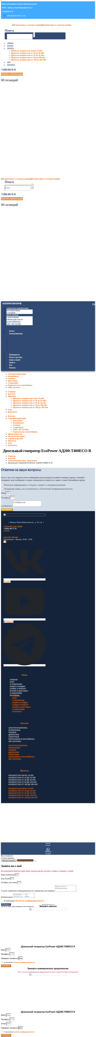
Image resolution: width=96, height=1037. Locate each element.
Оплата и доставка (15, 357)
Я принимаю (24, 901)
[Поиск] (34, 34)
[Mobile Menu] (3, 22)
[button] (9, 30)
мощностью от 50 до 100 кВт (22, 782)
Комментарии (7, 897)
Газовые (11, 313)
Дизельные (12, 315)
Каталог (10, 45)
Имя (3, 493)
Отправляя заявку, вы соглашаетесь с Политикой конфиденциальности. (38, 489)
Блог (9, 62)
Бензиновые (13, 311)
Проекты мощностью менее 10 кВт (26, 51)
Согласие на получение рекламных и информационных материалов (25, 833)
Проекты (10, 48)
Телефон (5, 497)
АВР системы (13, 324)
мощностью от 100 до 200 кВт (23, 784)
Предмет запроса (9, 958)
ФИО (3, 1015)
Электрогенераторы (17, 308)
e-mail (7, 531)
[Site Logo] (41, 25)
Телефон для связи (9, 882)
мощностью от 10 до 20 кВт (22, 778)
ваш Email (5, 879)
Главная (10, 43)
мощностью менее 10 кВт (21, 775)
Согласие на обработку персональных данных (17, 829)
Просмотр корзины (8, 860)
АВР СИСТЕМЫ (16, 347)
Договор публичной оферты (11, 821)
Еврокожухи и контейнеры (24, 350)
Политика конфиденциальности (13, 817)
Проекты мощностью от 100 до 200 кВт (28, 60)
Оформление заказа (25, 860)
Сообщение (7, 506)
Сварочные (12, 317)
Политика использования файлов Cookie (16, 825)
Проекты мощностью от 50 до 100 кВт (28, 57)
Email (3, 1024)
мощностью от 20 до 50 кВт (22, 780)
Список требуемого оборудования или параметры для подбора (28, 891)
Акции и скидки (17, 687)
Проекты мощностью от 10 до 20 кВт (27, 53)
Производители (14, 354)
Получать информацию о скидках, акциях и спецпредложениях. (35, 485)
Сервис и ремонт (14, 359)
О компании (16, 684)
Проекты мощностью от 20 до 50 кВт (27, 55)
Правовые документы (9, 813)
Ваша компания (8, 875)
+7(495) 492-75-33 (10, 529)
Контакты (11, 65)
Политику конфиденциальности (30, 901)
